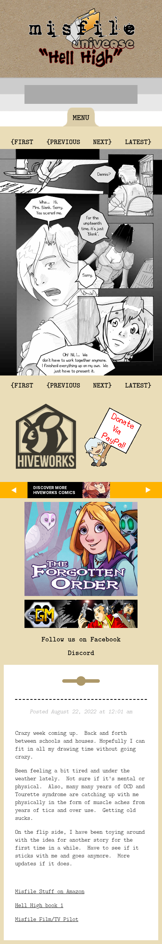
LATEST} (138, 141)
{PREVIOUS (63, 141)
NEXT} (102, 141)
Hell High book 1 (39, 905)
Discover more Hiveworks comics (54, 490)
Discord (81, 652)
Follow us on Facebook (81, 639)
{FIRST (22, 141)
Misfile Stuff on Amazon (49, 891)
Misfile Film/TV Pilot (46, 919)
